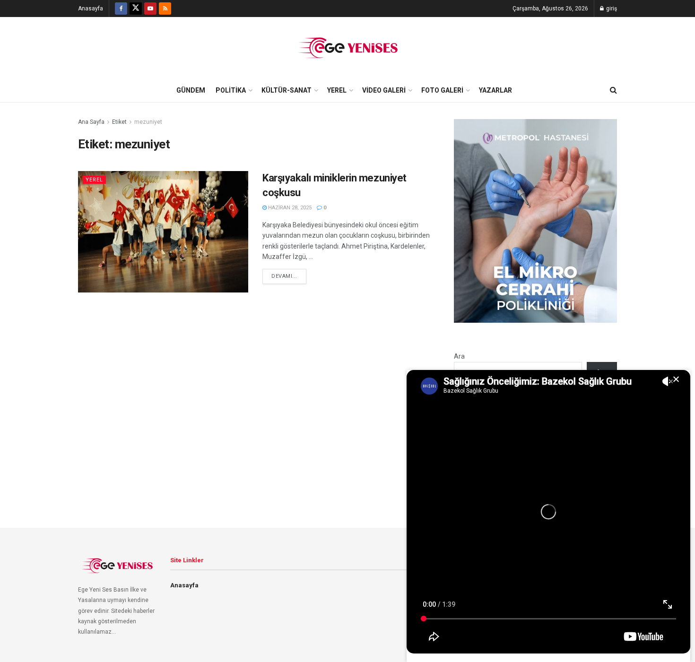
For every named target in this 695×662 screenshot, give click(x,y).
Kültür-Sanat (286, 90)
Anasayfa (90, 8)
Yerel (337, 90)
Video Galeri (384, 90)
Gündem (190, 90)
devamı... (284, 276)
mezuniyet (148, 122)
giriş (611, 8)
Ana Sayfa (91, 122)
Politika (231, 90)
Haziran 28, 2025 (289, 208)
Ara (459, 356)
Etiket (119, 122)
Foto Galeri (442, 90)
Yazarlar (495, 90)
